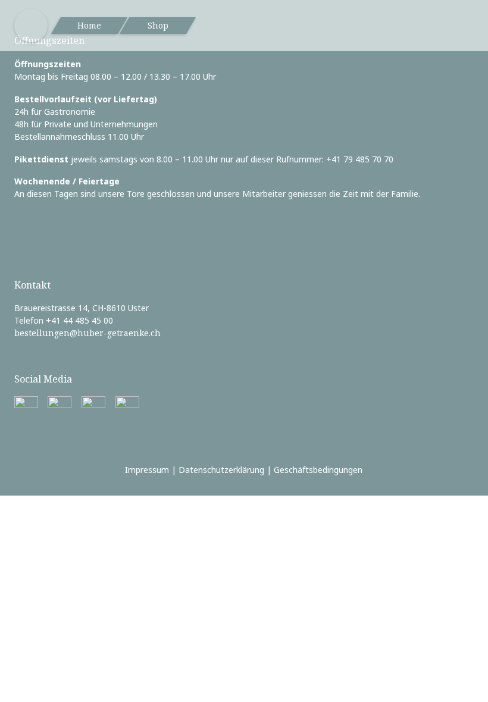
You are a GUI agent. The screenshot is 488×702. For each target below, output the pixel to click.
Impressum (147, 469)
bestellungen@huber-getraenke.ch (87, 333)
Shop (158, 25)
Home (89, 25)
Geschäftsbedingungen (318, 469)
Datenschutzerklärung (221, 469)
